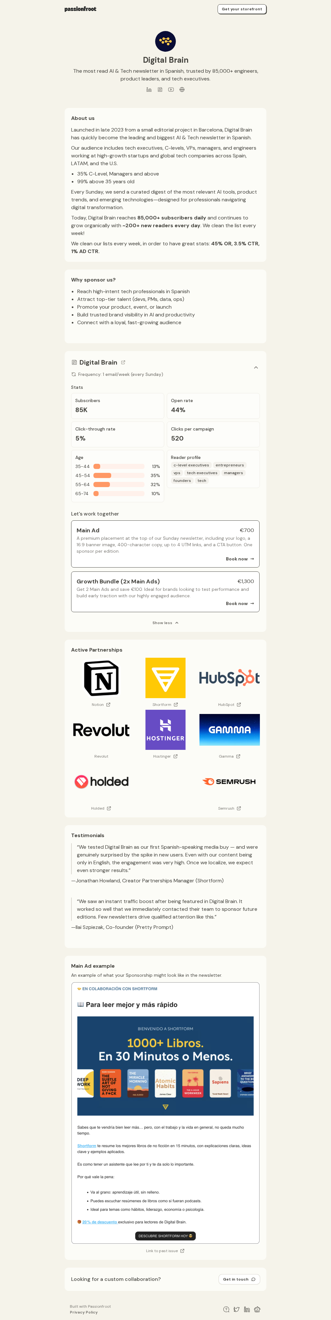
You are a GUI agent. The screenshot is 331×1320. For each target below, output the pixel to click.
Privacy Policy (84, 1312)
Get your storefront (242, 9)
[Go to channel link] (123, 362)
